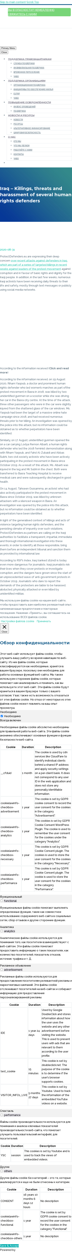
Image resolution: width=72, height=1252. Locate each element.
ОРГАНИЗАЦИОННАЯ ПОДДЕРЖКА (29, 85)
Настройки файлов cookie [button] (17, 621)
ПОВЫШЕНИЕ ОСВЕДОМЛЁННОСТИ (29, 102)
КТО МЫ (17, 141)
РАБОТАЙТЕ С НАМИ (23, 149)
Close (4, 52)
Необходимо (12, 716)
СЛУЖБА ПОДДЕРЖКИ (24, 63)
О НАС (12, 137)
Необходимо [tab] (8, 712)
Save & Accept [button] (9, 1245)
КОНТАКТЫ (19, 154)
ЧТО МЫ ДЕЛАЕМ (21, 145)
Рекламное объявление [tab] (15, 965)
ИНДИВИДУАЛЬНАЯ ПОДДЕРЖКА (29, 67)
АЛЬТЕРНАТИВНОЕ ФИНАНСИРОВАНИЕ (32, 128)
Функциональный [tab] (11, 896)
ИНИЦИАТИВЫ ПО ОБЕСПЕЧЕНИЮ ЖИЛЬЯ (33, 89)
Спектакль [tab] (7, 1111)
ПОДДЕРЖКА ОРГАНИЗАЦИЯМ (26, 80)
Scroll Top (32, 2)
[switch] (2, 901)
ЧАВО (16, 76)
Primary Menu (8, 48)
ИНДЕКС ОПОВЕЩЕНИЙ (24, 106)
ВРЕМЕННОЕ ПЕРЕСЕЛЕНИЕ (27, 72)
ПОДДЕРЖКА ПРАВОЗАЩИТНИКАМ (29, 59)
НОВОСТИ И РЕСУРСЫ (21, 115)
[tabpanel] (36, 808)
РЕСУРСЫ (18, 124)
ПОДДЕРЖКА (20, 111)
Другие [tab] (5, 1167)
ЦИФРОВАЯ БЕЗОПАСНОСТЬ (27, 132)
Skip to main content (13, 2)
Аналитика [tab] (7, 927)
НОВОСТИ (18, 119)
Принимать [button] (44, 621)
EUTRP (17, 93)
